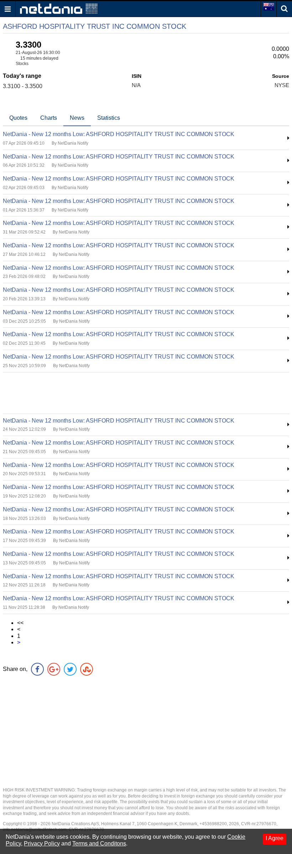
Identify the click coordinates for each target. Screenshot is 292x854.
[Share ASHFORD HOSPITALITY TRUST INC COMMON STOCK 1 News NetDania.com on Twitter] (70, 669)
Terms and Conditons (99, 843)
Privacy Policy (42, 843)
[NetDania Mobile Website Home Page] (59, 8)
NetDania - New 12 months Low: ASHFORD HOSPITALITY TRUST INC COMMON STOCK (118, 134)
